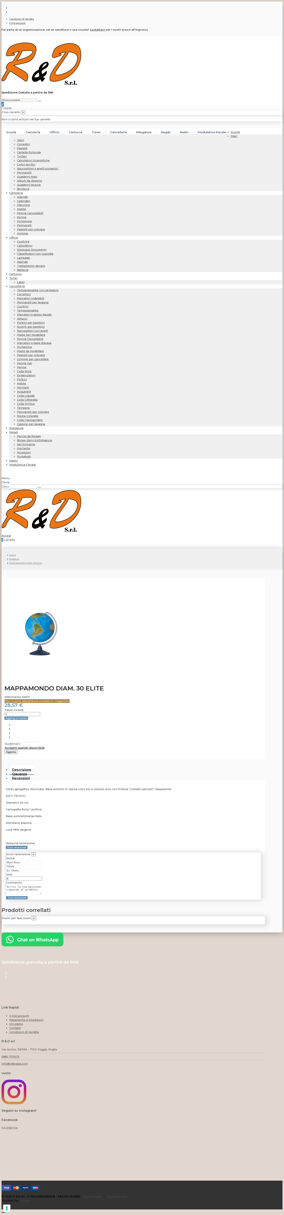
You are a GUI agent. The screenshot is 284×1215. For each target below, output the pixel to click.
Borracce (23, 189)
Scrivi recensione (16, 847)
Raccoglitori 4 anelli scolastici (37, 168)
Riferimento (13, 697)
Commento (14, 882)
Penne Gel (24, 363)
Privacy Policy (92, 1196)
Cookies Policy (117, 1196)
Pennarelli (24, 172)
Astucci (22, 318)
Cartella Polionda (29, 152)
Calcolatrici (24, 245)
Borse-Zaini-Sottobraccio (34, 440)
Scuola (235, 132)
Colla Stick (24, 371)
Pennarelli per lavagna (32, 302)
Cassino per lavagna (31, 424)
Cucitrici (22, 306)
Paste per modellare (31, 335)
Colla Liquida (26, 395)
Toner (13, 278)
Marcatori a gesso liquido (34, 314)
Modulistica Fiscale (22, 464)
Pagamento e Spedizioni (26, 1020)
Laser (21, 282)
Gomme (22, 233)
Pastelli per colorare (31, 229)
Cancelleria (17, 286)
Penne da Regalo (29, 436)
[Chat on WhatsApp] (32, 945)
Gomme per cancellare (33, 359)
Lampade (23, 258)
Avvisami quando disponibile (25, 748)
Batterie (22, 270)
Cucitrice (23, 241)
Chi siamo (16, 1024)
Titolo (10, 866)
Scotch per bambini (31, 327)
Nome (10, 858)
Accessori (24, 452)
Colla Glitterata (27, 400)
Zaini (20, 140)
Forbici (22, 379)
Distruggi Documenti (31, 249)
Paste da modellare (30, 351)
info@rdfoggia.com (15, 1064)
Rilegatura (16, 428)
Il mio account (17, 23)
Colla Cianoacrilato (30, 420)
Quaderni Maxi (27, 176)
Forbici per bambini (31, 322)
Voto (9, 874)
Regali (13, 432)
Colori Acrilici (26, 164)
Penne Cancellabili (30, 213)
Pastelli (22, 148)
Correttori (24, 294)
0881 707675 (10, 1056)
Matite (21, 209)
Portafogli (24, 456)
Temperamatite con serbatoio (38, 290)
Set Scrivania (26, 444)
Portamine (24, 221)
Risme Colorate (27, 416)
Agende (22, 197)
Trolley (22, 156)
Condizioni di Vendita (21, 19)
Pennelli (23, 387)
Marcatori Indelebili (30, 298)
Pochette (23, 448)
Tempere (23, 408)
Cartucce (15, 274)
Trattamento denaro (31, 266)
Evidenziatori (26, 375)
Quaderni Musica (29, 185)
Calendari (23, 201)
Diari (234, 136)
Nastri (13, 460)
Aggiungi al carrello (16, 718)
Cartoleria (16, 193)
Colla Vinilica (26, 404)
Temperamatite (27, 310)
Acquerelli (24, 391)
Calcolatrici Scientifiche (33, 160)
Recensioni (21, 778)
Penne (21, 217)
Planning (23, 205)
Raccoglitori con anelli (32, 331)
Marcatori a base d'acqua (34, 343)
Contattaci (97, 29)
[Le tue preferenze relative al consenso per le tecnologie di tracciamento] (6, 1208)
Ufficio (13, 237)
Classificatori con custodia (35, 254)
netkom (25, 1200)
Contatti (15, 1028)
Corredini (23, 144)
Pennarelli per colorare (33, 412)
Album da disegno (29, 181)
